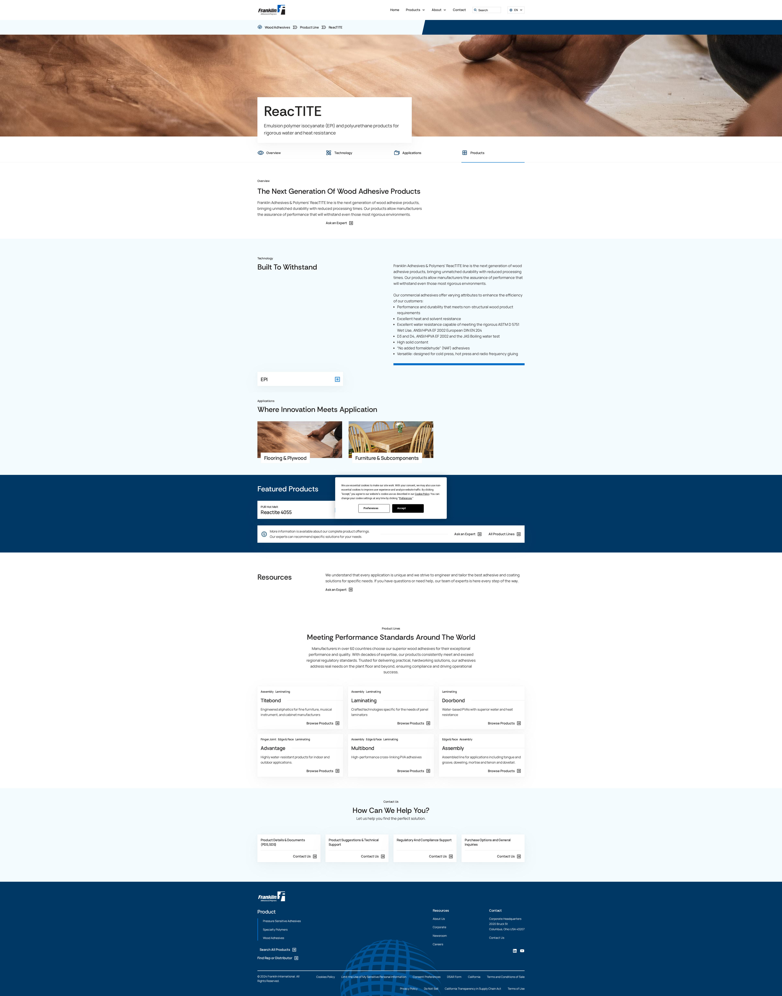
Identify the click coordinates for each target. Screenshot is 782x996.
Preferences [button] (405, 498)
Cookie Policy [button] (422, 493)
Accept (401, 508)
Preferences (371, 508)
